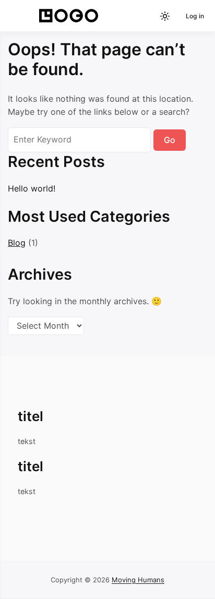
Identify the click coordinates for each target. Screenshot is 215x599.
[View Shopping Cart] (147, 16)
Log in (195, 16)
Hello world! (31, 188)
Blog (17, 242)
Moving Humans (138, 580)
